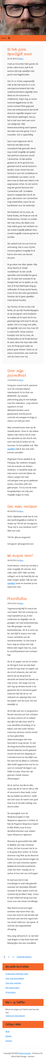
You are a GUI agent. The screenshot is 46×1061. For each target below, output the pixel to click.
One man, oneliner (22, 506)
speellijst (11, 448)
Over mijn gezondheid (16, 373)
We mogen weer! (20, 555)
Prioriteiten (17, 598)
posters (9, 1040)
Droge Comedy (24, 1053)
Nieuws (9, 1036)
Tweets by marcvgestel (15, 1015)
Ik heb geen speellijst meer (19, 51)
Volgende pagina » (24, 957)
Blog (8, 1031)
